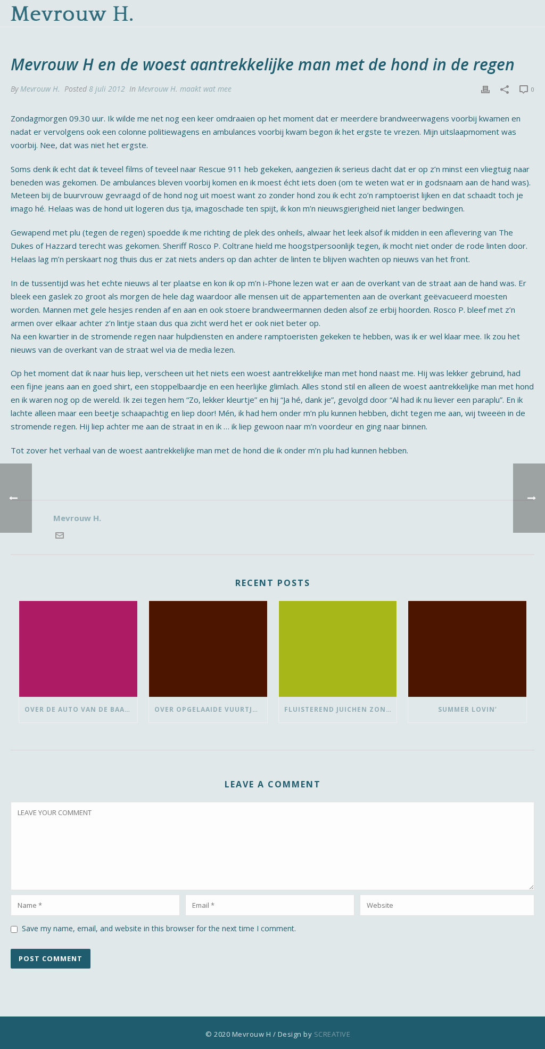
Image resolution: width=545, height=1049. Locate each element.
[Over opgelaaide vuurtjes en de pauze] (208, 649)
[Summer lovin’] (467, 649)
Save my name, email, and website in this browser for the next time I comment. (159, 928)
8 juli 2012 (107, 89)
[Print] (485, 88)
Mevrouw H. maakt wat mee (185, 89)
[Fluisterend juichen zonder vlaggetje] (338, 649)
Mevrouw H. (40, 89)
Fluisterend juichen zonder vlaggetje (340, 709)
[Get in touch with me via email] (59, 536)
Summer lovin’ (467, 709)
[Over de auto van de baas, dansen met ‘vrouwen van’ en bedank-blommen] (78, 649)
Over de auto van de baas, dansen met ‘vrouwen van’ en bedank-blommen (80, 709)
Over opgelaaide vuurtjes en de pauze (210, 709)
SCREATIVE (332, 1034)
